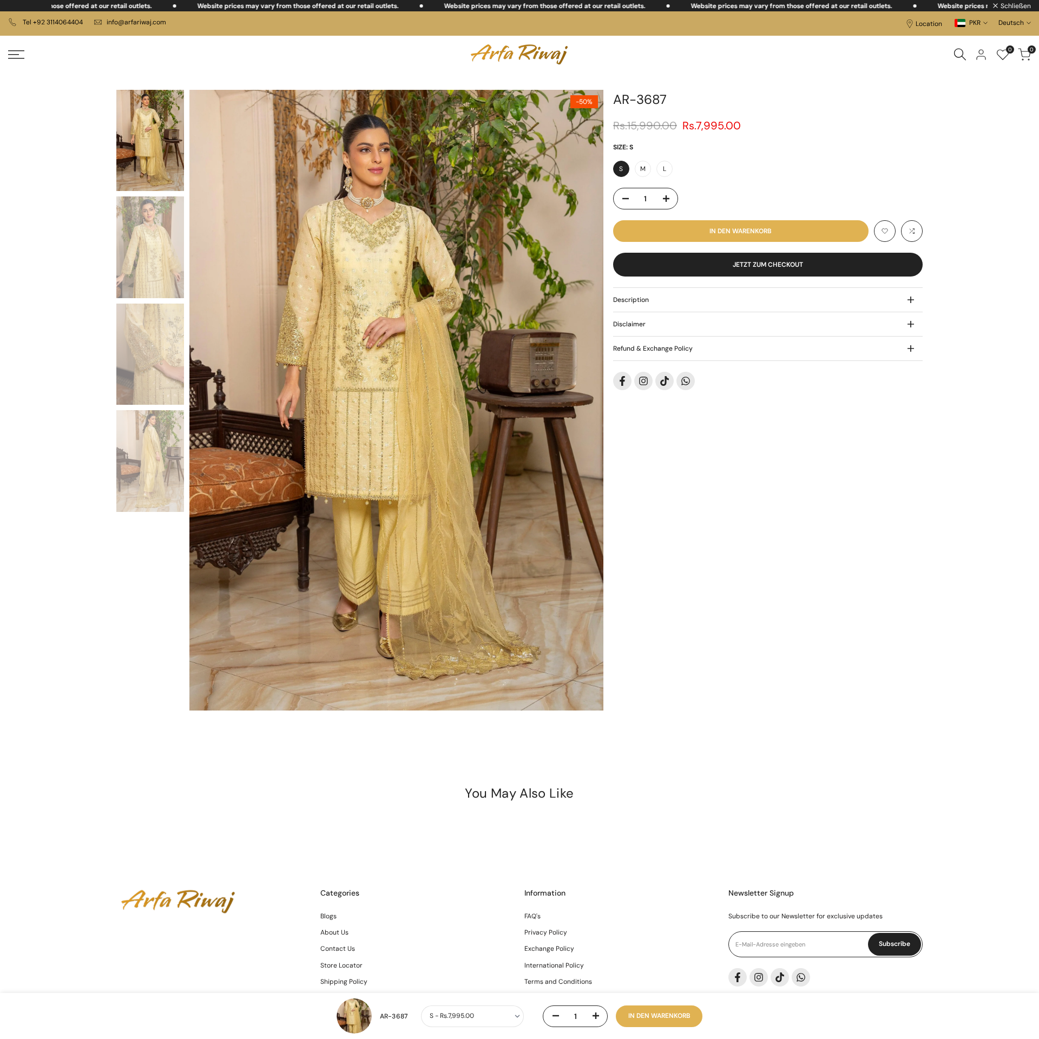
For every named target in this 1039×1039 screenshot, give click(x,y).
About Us (334, 932)
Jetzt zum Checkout (768, 264)
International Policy (554, 965)
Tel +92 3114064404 (52, 22)
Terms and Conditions (558, 981)
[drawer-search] (960, 54)
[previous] (211, 400)
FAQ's (532, 916)
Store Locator (341, 965)
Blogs (328, 916)
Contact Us (337, 948)
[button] (885, 231)
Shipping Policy (343, 981)
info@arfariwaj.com (136, 22)
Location (929, 23)
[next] (582, 400)
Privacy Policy (545, 932)
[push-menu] (16, 54)
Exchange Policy (549, 948)
